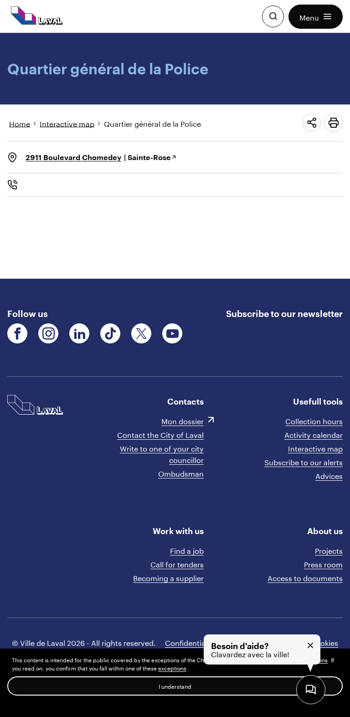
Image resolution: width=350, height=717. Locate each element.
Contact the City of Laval (160, 434)
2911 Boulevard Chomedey (73, 157)
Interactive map (67, 123)
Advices (329, 475)
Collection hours (314, 420)
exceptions (172, 667)
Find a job (187, 550)
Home (19, 123)
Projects (329, 550)
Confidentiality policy (202, 642)
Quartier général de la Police (152, 123)
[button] (315, 17)
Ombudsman (181, 472)
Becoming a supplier (168, 577)
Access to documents (305, 577)
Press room (323, 563)
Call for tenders (177, 563)
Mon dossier (182, 420)
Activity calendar (313, 434)
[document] (175, 156)
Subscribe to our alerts (303, 461)
